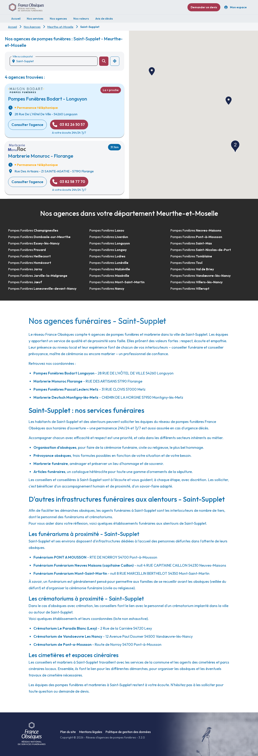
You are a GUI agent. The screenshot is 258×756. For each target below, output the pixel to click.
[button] (152, 71)
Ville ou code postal (22, 56)
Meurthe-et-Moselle (60, 27)
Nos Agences (32, 27)
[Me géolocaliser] (114, 61)
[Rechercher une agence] (103, 61)
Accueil (12, 27)
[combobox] (55, 61)
